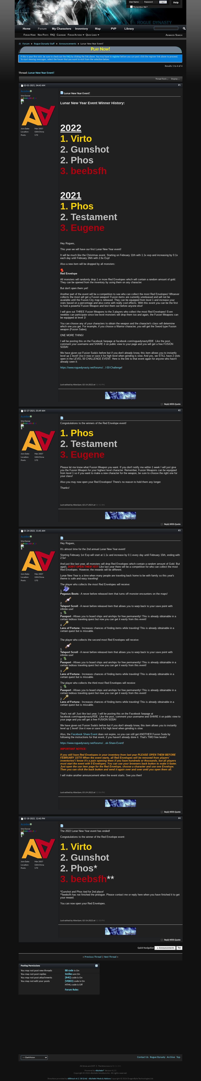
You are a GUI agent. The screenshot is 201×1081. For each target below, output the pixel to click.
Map (98, 28)
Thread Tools (160, 79)
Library (129, 28)
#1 (179, 85)
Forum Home (30, 34)
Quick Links (91, 34)
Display (174, 79)
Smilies (68, 974)
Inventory (81, 28)
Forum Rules (71, 990)
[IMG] (68, 977)
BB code (69, 970)
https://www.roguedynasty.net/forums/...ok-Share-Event (91, 743)
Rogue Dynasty (157, 1057)
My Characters (61, 28)
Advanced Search (174, 35)
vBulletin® (99, 1071)
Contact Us (142, 1057)
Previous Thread (93, 957)
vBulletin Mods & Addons (100, 1079)
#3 (179, 530)
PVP (113, 28)
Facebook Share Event (84, 734)
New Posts (43, 34)
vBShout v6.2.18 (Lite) (77, 1079)
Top (179, 948)
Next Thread (110, 957)
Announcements (67, 44)
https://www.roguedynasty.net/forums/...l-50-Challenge (91, 367)
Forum (42, 28)
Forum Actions (75, 34)
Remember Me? (140, 7)
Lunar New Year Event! (41, 72)
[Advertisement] (100, 1023)
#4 (179, 818)
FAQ (52, 34)
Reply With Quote (172, 404)
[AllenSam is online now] (38, 116)
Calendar (61, 34)
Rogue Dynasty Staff (44, 44)
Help (175, 2)
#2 (179, 410)
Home (26, 28)
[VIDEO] (69, 981)
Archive (171, 1057)
